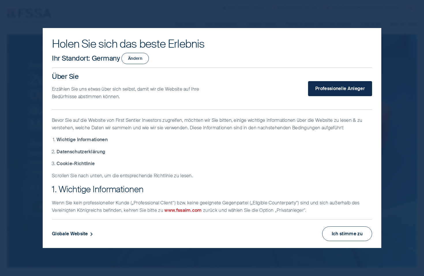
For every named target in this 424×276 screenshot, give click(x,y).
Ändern (135, 58)
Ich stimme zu (347, 234)
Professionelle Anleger (340, 88)
